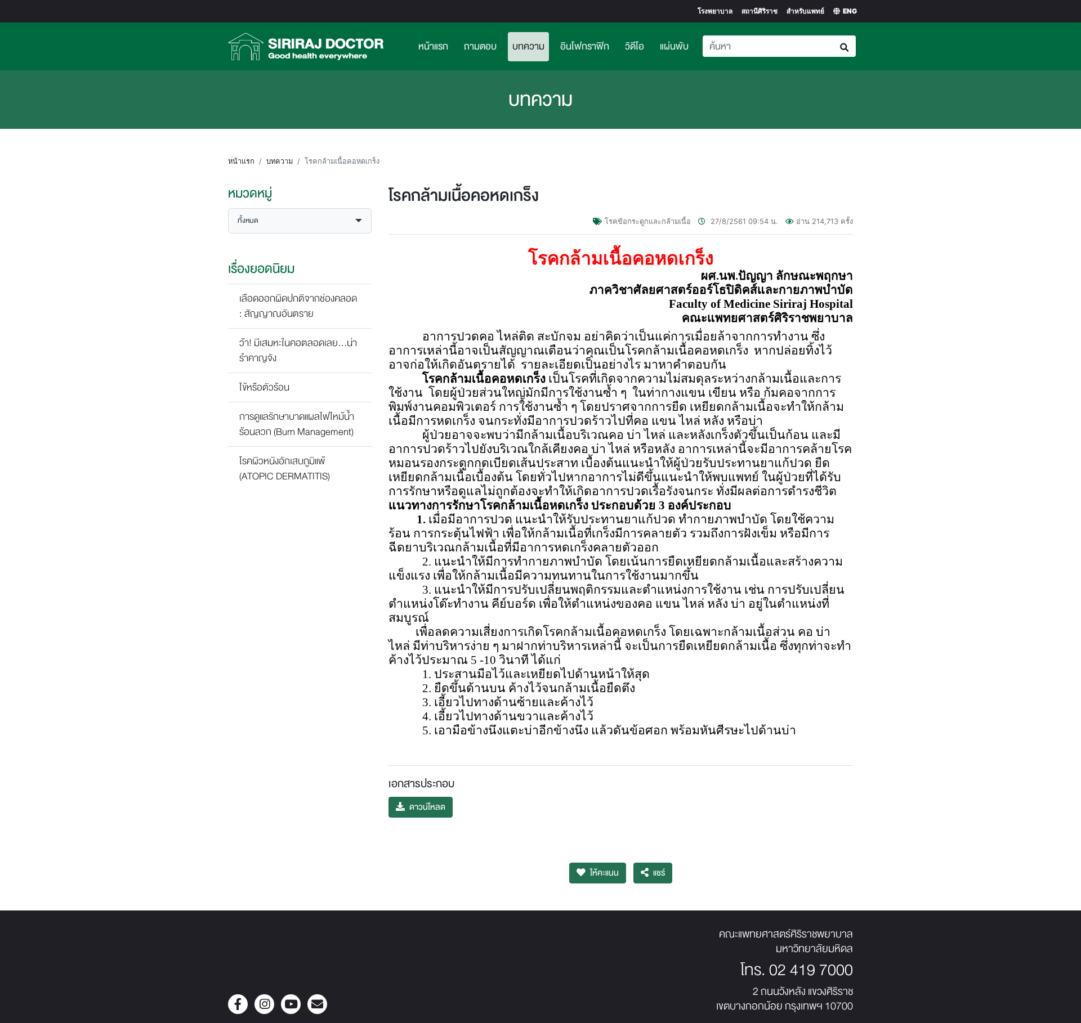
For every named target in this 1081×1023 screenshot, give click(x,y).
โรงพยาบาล (715, 11)
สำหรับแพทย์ (805, 11)
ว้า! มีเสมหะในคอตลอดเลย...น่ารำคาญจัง (298, 350)
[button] (300, 221)
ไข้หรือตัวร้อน (264, 387)
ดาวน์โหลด (427, 807)
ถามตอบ (480, 46)
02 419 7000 (811, 970)
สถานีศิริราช (759, 11)
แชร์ (659, 873)
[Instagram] (264, 1005)
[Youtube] (291, 1005)
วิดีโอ (634, 46)
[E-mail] (317, 1005)
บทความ (530, 46)
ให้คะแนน (604, 873)
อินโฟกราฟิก (584, 46)
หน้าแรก (433, 46)
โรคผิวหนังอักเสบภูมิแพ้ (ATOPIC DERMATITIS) (284, 468)
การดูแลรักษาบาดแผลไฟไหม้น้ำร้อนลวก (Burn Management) (296, 424)
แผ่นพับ (674, 46)
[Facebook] (238, 1005)
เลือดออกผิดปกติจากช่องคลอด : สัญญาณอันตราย (298, 306)
